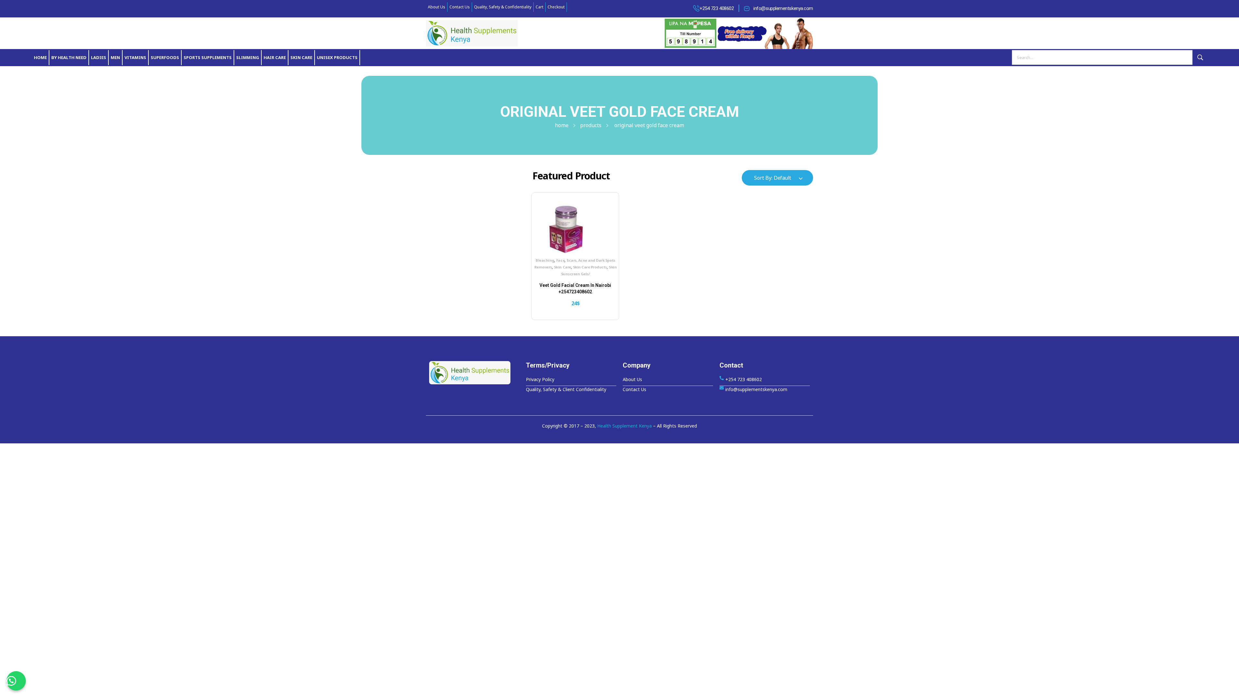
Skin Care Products (590, 267)
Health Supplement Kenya (624, 426)
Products (590, 125)
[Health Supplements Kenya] (474, 372)
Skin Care (562, 267)
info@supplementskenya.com (783, 8)
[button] (16, 681)
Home (562, 125)
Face (560, 260)
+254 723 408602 (717, 8)
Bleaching (545, 260)
